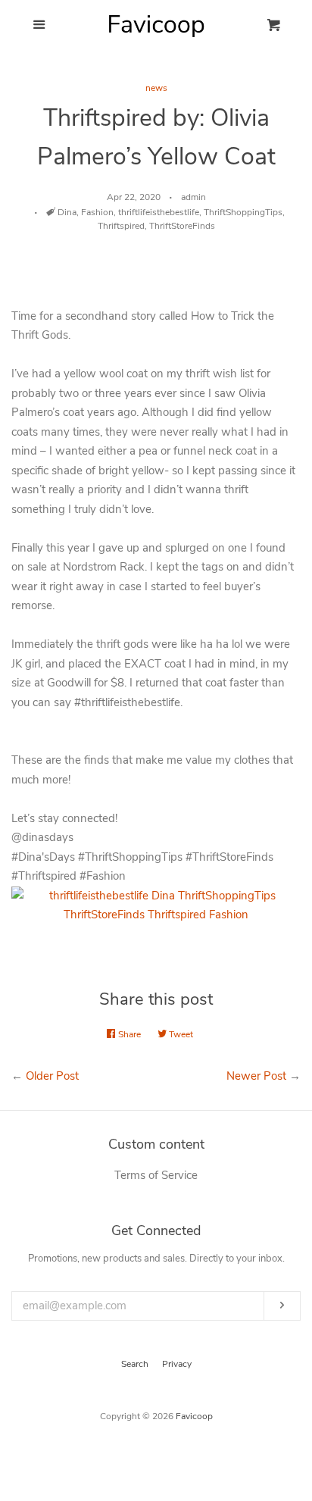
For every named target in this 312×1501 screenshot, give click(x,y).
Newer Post (256, 1076)
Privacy (177, 1364)
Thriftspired (121, 226)
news (156, 88)
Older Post (52, 1076)
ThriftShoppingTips (243, 212)
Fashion (97, 212)
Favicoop (194, 1416)
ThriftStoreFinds (182, 226)
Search (134, 1364)
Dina (67, 212)
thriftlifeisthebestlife (158, 212)
